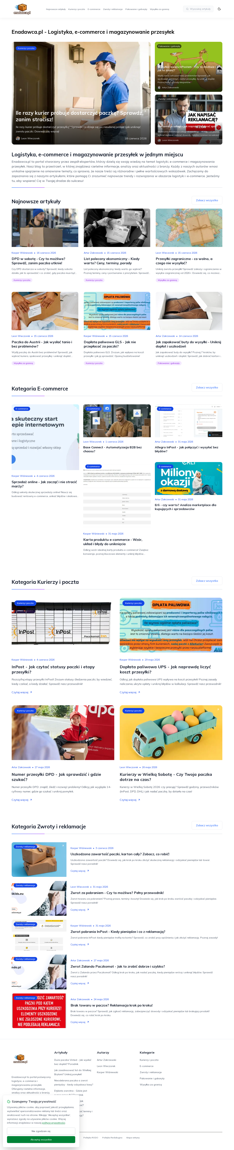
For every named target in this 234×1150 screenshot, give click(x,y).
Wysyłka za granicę (159, 9)
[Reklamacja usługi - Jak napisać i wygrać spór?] (188, 120)
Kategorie (147, 1052)
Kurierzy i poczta (76, 9)
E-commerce (94, 9)
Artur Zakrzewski (93, 252)
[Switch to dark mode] (219, 9)
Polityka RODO (90, 1137)
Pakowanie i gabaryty (136, 9)
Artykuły (60, 1052)
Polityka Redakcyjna (112, 1137)
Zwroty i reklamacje (113, 9)
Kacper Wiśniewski (22, 252)
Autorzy (103, 1052)
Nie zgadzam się (41, 1131)
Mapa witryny (133, 1137)
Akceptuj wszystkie (41, 1139)
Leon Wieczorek (165, 252)
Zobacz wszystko (207, 200)
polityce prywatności (53, 1122)
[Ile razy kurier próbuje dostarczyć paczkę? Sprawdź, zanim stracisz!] (81, 93)
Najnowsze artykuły (56, 9)
